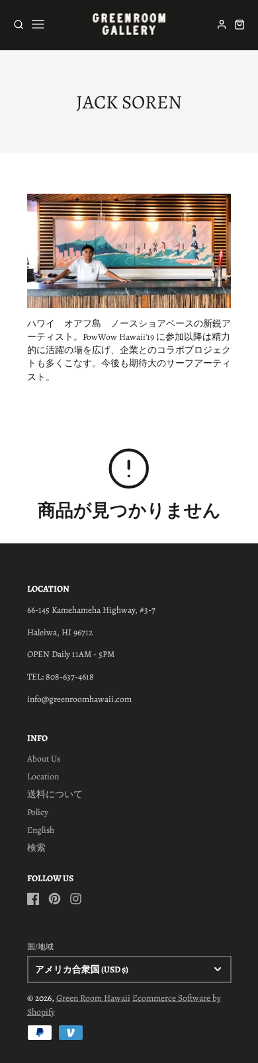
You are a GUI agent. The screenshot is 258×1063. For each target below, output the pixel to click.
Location (43, 776)
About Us (43, 758)
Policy (37, 812)
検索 (36, 848)
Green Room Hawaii (93, 998)
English (40, 830)
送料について (55, 794)
